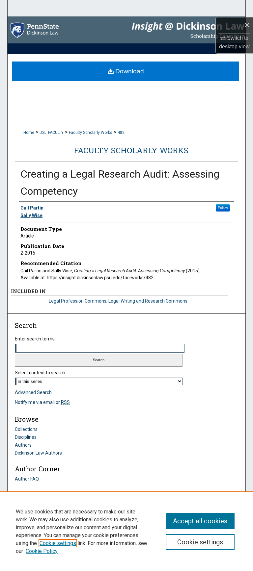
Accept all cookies (200, 521)
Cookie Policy (42, 551)
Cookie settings (58, 543)
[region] (126, 531)
